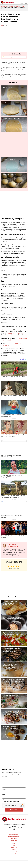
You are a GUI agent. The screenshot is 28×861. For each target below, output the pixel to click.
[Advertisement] (14, 39)
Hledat (21, 3)
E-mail (4, 794)
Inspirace (13, 843)
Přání (13, 845)
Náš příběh (14, 840)
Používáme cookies (13, 836)
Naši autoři (14, 838)
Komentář (5, 776)
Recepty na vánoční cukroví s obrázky (16, 6)
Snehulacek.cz (4, 6)
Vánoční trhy (14, 854)
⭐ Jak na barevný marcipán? (10, 57)
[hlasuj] (9, 566)
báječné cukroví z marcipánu (15, 333)
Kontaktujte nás (13, 834)
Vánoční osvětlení (14, 851)
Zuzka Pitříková (13, 546)
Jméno (4, 789)
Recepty (14, 849)
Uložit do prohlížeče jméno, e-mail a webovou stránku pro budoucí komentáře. (15, 800)
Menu (25, 3)
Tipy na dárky (13, 847)
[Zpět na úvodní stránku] (11, 2)
